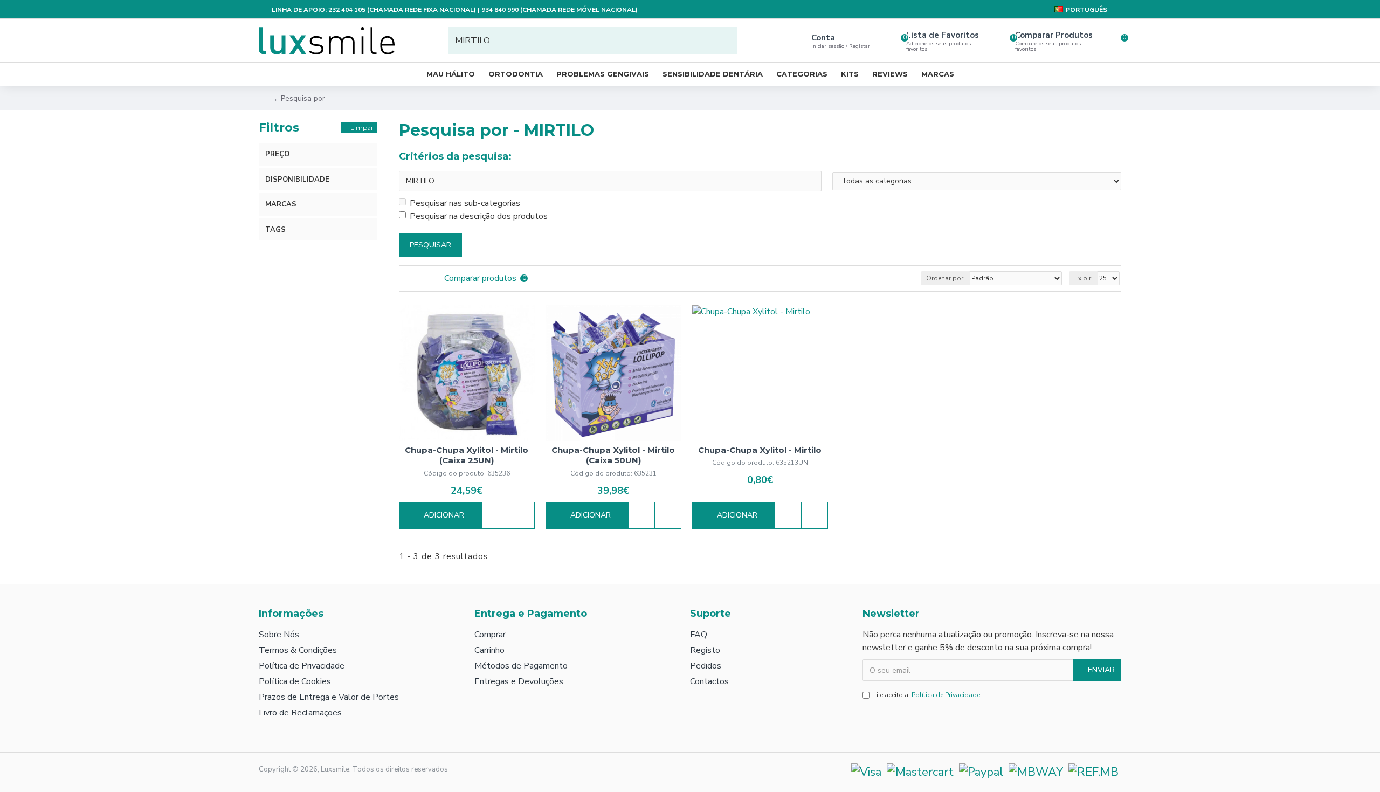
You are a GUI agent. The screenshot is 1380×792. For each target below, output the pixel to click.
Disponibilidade (297, 179)
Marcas (280, 204)
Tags (275, 230)
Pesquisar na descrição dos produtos (479, 216)
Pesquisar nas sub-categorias (465, 203)
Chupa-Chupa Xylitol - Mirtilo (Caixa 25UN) (466, 455)
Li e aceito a (926, 695)
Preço (277, 154)
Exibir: (1083, 278)
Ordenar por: (945, 278)
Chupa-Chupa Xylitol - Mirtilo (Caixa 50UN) (613, 455)
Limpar (362, 127)
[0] (1113, 40)
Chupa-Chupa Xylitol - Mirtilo (760, 450)
